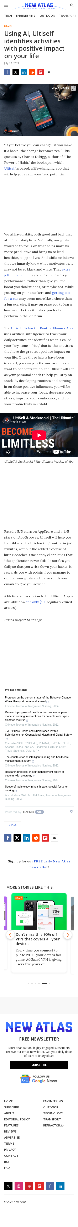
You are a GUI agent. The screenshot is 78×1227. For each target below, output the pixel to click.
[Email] (49, 72)
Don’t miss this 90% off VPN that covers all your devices (38, 939)
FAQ (7, 1168)
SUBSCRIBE (12, 1107)
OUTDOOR (47, 16)
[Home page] (39, 6)
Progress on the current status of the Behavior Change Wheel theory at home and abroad (38, 699)
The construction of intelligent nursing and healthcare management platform (37, 758)
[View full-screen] (73, 88)
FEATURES (11, 1125)
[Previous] (10, 935)
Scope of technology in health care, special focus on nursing (36, 788)
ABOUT (9, 1113)
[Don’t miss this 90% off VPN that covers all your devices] (39, 911)
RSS (6, 1162)
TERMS (9, 1143)
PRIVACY (10, 1149)
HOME (8, 1101)
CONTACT (11, 1156)
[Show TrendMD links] (71, 811)
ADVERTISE (12, 1137)
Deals (8, 26)
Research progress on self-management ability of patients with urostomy (34, 773)
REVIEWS (10, 1131)
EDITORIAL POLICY (17, 1119)
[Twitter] (15, 72)
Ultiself (10, 168)
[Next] (67, 935)
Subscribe (39, 1065)
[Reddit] (32, 72)
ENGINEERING (26, 16)
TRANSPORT (68, 16)
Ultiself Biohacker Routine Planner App (42, 328)
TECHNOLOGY (53, 1113)
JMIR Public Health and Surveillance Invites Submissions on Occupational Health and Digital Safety (38, 732)
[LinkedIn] (24, 72)
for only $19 (35, 602)
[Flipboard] (40, 72)
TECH (8, 16)
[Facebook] (7, 72)
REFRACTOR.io (53, 1125)
